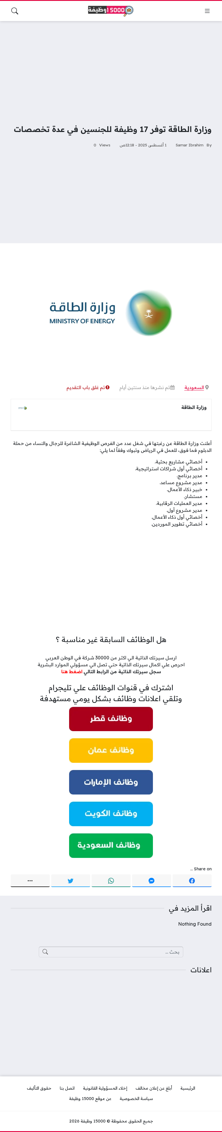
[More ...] (30, 880)
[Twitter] (70, 880)
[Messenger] (151, 880)
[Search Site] (15, 11)
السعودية (194, 387)
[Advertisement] (111, 68)
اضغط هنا (71, 671)
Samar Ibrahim (190, 144)
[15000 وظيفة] (111, 11)
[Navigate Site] (207, 11)
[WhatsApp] (111, 880)
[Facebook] (192, 880)
